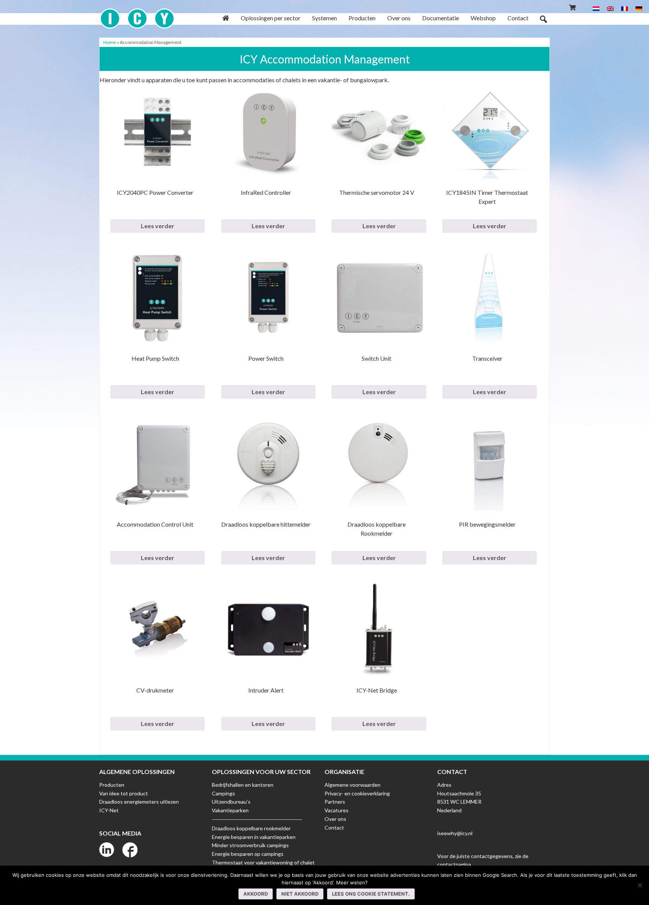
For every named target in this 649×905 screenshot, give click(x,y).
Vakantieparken (230, 810)
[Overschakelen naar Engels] (610, 8)
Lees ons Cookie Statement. (371, 894)
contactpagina (454, 864)
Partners (334, 801)
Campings (223, 793)
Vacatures (336, 810)
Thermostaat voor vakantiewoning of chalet (263, 862)
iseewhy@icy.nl (454, 833)
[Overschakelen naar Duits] (639, 8)
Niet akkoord (299, 894)
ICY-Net (109, 810)
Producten (111, 785)
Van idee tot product (123, 793)
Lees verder (157, 225)
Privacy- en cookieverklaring (357, 793)
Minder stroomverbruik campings (250, 845)
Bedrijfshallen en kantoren (242, 785)
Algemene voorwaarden (352, 785)
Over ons (335, 819)
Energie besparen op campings (248, 854)
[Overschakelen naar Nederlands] (596, 8)
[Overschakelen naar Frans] (624, 8)
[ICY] (137, 14)
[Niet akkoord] (639, 885)
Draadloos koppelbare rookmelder (251, 828)
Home (109, 42)
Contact (334, 827)
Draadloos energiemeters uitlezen (139, 801)
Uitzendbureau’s (231, 801)
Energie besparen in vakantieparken (254, 837)
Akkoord (255, 894)
